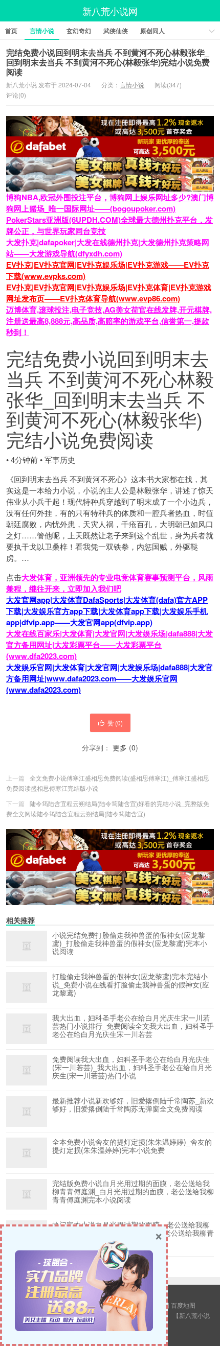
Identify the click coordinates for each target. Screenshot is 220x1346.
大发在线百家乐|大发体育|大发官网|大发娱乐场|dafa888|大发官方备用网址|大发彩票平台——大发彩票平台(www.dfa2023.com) (109, 645)
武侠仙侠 (115, 30)
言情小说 (42, 30)
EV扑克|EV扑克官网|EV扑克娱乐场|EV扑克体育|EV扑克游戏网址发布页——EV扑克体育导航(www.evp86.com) (108, 292)
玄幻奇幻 (79, 30)
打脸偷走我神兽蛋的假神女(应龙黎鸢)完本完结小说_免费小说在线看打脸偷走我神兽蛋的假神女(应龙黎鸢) (130, 985)
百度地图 (183, 1305)
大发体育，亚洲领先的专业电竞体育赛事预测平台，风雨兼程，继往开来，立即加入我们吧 (109, 583)
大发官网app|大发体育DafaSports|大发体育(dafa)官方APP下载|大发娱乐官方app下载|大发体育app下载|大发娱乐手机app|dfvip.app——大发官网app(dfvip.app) (107, 611)
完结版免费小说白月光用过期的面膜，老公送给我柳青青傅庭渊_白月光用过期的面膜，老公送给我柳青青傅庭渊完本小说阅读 (133, 1192)
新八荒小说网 (110, 10)
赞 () (115, 722)
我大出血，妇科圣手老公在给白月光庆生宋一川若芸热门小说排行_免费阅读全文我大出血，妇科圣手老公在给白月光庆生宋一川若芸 (133, 1026)
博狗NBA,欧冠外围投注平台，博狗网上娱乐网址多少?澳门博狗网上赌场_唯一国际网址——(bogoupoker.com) (110, 203)
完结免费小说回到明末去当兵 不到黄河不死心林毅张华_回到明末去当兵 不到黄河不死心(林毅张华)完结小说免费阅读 (108, 62)
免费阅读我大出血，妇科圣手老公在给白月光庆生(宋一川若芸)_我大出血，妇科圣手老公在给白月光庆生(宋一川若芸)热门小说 (132, 1067)
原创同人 (152, 30)
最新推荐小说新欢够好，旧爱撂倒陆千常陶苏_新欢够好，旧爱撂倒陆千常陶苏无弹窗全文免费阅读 (133, 1105)
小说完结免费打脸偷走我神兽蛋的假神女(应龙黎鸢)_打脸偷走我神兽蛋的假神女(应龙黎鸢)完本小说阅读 (129, 943)
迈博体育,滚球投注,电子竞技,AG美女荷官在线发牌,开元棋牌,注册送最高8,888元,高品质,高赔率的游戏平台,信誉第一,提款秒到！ (109, 321)
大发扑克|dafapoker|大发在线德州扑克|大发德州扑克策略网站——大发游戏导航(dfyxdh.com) (107, 248)
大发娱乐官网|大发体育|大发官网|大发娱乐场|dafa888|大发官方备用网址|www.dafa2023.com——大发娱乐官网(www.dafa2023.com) (109, 678)
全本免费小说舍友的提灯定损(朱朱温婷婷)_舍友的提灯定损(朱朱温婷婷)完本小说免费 (132, 1146)
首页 (11, 30)
